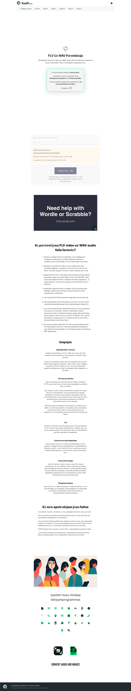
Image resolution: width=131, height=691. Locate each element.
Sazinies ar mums (43, 688)
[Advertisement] (65, 27)
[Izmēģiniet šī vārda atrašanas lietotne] (65, 213)
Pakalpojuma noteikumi (58, 78)
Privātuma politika (74, 78)
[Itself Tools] (65, 656)
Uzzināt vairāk (74, 72)
